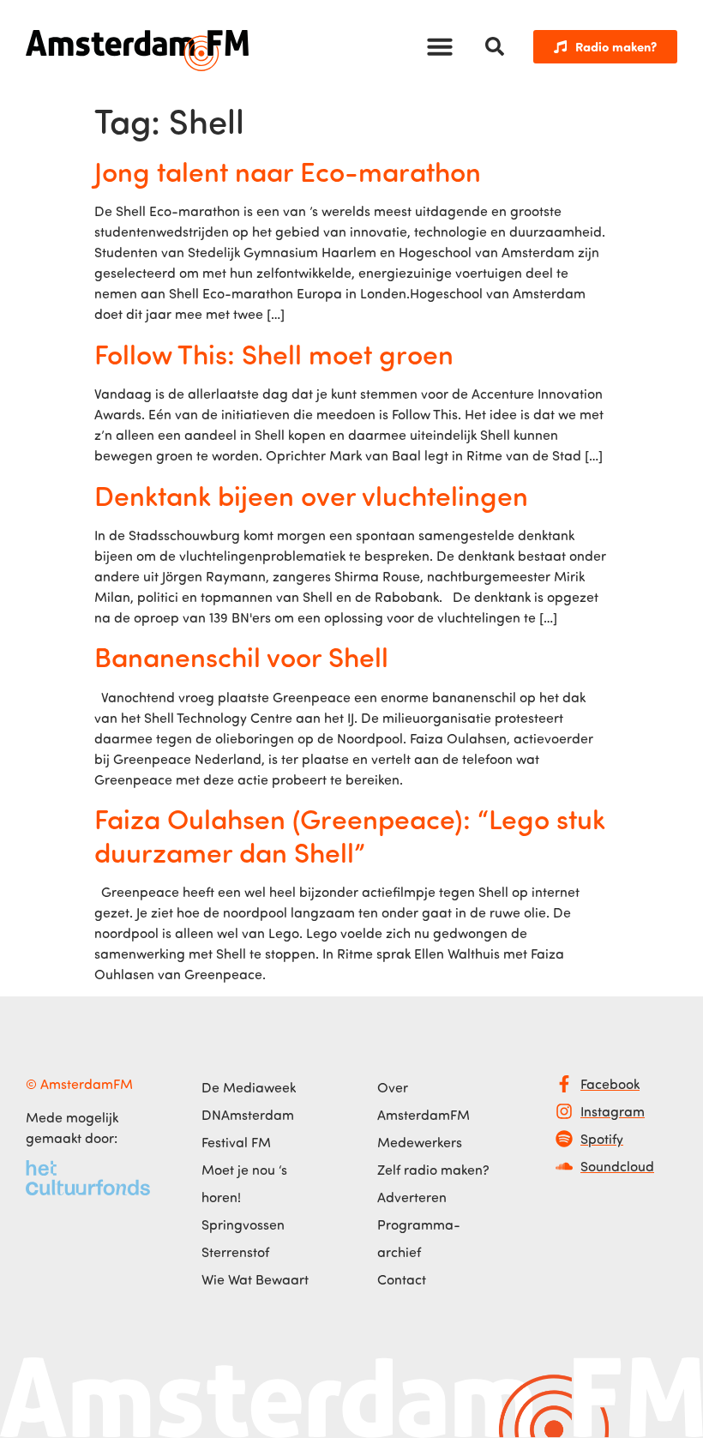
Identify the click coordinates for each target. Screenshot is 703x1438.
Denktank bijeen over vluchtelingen (311, 495)
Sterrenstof (235, 1252)
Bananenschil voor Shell (241, 656)
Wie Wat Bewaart (255, 1279)
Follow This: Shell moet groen (274, 353)
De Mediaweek (248, 1087)
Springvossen (243, 1224)
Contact (401, 1279)
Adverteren (412, 1197)
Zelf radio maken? (433, 1169)
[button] (439, 46)
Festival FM (236, 1142)
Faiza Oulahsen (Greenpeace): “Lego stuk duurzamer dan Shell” (349, 834)
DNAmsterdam (247, 1114)
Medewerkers (419, 1142)
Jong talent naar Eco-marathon (287, 171)
